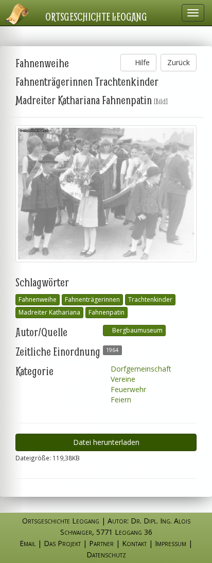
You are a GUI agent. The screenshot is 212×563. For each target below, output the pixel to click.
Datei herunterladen (106, 442)
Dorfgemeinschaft (140, 369)
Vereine (122, 379)
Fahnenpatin (107, 312)
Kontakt (134, 543)
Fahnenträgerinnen (92, 299)
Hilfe (141, 62)
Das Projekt (62, 543)
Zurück (178, 62)
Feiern (120, 399)
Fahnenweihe (38, 299)
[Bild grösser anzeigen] (106, 194)
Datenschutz (106, 554)
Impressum (170, 543)
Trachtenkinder (150, 299)
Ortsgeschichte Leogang (96, 16)
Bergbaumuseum (137, 330)
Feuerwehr (127, 389)
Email (28, 543)
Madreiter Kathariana (49, 312)
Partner (101, 543)
